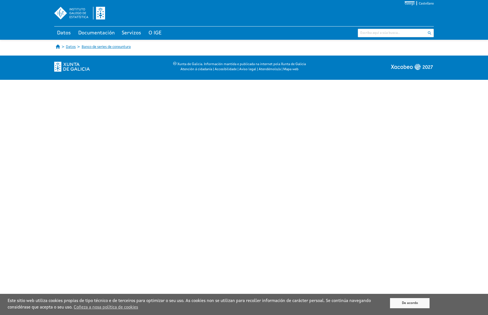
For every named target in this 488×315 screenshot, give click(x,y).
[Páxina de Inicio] (58, 46)
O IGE (155, 33)
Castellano (426, 3)
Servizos (131, 33)
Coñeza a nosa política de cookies (106, 307)
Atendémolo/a (270, 69)
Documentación (96, 33)
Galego (410, 3)
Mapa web (291, 69)
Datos (64, 33)
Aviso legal (247, 69)
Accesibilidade (226, 69)
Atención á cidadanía (196, 69)
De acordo (410, 303)
